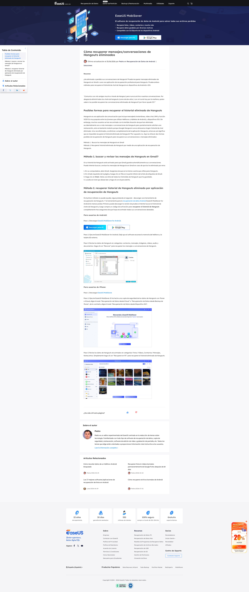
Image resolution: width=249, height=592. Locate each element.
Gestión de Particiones (141, 555)
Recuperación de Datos (89, 3)
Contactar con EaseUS (110, 538)
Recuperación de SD (141, 552)
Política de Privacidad (110, 542)
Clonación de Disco (140, 558)
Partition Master (157, 567)
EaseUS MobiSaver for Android (109, 221)
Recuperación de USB (141, 548)
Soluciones (88, 65)
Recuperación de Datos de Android (141, 61)
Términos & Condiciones (111, 552)
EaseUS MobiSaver (104, 293)
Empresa (106, 535)
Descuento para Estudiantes (112, 558)
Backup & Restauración (130, 3)
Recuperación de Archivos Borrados (146, 545)
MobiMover (179, 567)
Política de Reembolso (110, 545)
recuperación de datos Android (134, 201)
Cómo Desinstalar (109, 555)
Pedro (121, 61)
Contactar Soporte (173, 556)
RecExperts (169, 567)
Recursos (138, 531)
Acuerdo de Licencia (109, 548)
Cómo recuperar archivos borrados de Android (145, 480)
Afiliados (168, 545)
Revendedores (170, 535)
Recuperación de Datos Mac (143, 538)
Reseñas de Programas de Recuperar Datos (148, 542)
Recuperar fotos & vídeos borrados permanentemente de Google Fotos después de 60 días (147, 466)
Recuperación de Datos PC (143, 535)
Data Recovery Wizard (130, 567)
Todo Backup (144, 567)
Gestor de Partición (110, 3)
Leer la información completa (106, 448)
